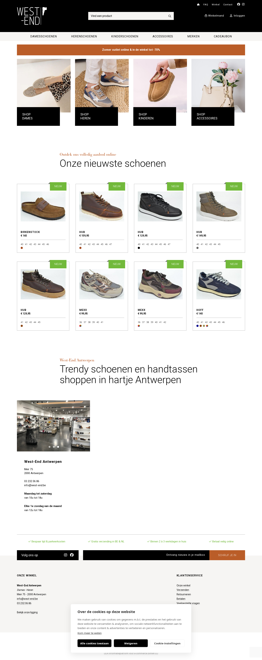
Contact (228, 4)
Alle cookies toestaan (94, 643)
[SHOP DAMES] (44, 85)
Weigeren (130, 643)
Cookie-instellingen (167, 643)
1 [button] (48, 446)
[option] (53, 425)
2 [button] (53, 446)
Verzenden (183, 589)
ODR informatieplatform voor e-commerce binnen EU (131, 653)
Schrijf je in (227, 555)
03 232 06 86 (31, 481)
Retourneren (184, 594)
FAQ (205, 4)
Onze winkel (183, 585)
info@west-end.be (35, 485)
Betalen (181, 598)
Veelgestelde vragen (188, 603)
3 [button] (57, 446)
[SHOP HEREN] (102, 85)
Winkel (216, 4)
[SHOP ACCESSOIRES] (218, 85)
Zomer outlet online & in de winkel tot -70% (131, 49)
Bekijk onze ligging (27, 612)
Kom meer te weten (90, 633)
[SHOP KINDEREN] (160, 85)
